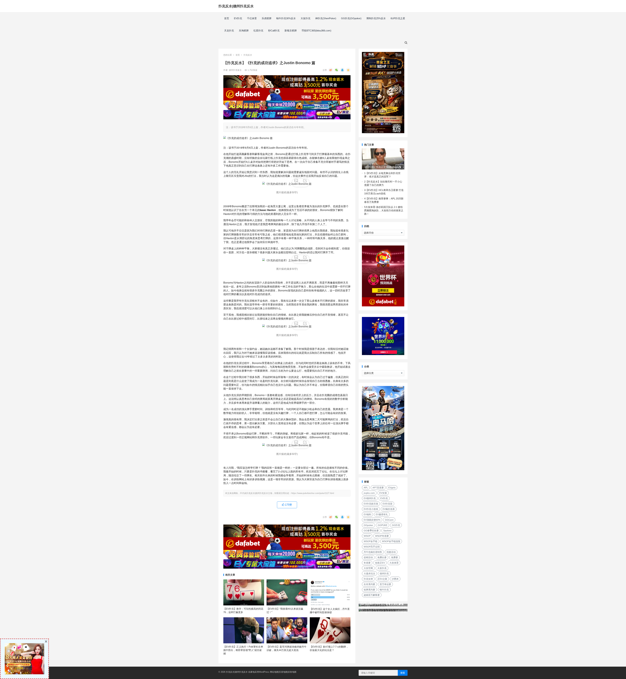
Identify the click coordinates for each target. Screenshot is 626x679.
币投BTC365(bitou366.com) (316, 30)
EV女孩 (383, 493)
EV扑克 (238, 18)
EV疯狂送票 (389, 509)
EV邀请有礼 (382, 514)
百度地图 (283, 672)
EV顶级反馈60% (372, 519)
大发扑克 (305, 18)
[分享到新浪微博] (330, 70)
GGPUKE (382, 525)
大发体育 (394, 562)
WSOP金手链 (370, 541)
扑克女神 (368, 579)
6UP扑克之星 (398, 18)
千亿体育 (252, 18)
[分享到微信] (336, 70)
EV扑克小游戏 (371, 509)
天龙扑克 (229, 30)
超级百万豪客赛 (372, 595)
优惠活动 (391, 552)
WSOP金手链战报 (391, 541)
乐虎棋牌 (266, 18)
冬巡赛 (367, 562)
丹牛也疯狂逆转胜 (373, 552)
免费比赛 (382, 557)
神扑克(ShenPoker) (325, 18)
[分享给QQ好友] (342, 70)
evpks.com (369, 493)
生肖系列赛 (369, 584)
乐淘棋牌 (244, 30)
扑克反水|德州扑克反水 (236, 6)
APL (366, 487)
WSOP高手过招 (372, 546)
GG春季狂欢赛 (371, 530)
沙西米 (395, 579)
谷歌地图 (292, 672)
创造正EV (380, 562)
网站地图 (274, 672)
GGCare (389, 519)
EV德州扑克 (370, 498)
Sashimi (387, 530)
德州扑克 (384, 573)
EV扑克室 (387, 503)
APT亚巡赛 (378, 487)
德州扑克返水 (235, 70)
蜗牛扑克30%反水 (286, 18)
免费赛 (394, 557)
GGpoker (368, 525)
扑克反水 (248, 55)
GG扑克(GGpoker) (351, 18)
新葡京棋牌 (290, 30)
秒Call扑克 (274, 30)
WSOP (367, 536)
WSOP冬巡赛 (382, 536)
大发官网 (368, 568)
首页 (226, 18)
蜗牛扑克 (384, 589)
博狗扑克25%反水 (376, 18)
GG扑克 (396, 525)
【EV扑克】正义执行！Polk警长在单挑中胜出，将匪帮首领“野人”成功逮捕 (243, 650)
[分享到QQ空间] (348, 70)
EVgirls (391, 487)
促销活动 (368, 557)
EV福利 (367, 514)
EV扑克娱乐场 (371, 503)
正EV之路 (382, 579)
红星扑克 (258, 30)
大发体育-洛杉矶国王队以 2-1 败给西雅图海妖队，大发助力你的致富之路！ (383, 210)
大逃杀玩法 (369, 573)
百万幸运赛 (385, 584)
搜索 (402, 673)
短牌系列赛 (369, 589)
